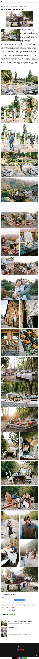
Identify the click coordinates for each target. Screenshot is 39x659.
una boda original (12, 607)
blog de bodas (3, 605)
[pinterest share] (7, 614)
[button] (13, 658)
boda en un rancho (17, 605)
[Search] (37, 1)
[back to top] (37, 655)
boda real (33, 605)
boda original (24, 605)
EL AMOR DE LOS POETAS (12, 627)
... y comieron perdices (18, 6)
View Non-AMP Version (22, 653)
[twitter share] (3, 614)
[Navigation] (1, 1)
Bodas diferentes (23, 6)
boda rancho (29, 605)
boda (7, 605)
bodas (7, 607)
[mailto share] (5, 614)
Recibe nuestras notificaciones (20, 600)
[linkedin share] (10, 614)
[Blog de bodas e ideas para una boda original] (19, 1)
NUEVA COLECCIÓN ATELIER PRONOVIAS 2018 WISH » (14, 602)
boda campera (12, 605)
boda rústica (3, 607)
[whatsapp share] (12, 614)
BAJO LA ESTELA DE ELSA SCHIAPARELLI (15, 632)
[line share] (14, 614)
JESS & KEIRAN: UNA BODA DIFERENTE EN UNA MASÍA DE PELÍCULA (20, 621)
